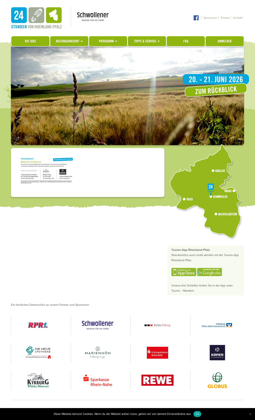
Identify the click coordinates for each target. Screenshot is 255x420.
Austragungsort (68, 41)
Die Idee (30, 41)
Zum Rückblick (216, 90)
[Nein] (250, 414)
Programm (107, 41)
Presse (225, 17)
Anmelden (224, 41)
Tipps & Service (145, 41)
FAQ (185, 41)
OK (197, 413)
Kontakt (238, 17)
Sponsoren (210, 17)
